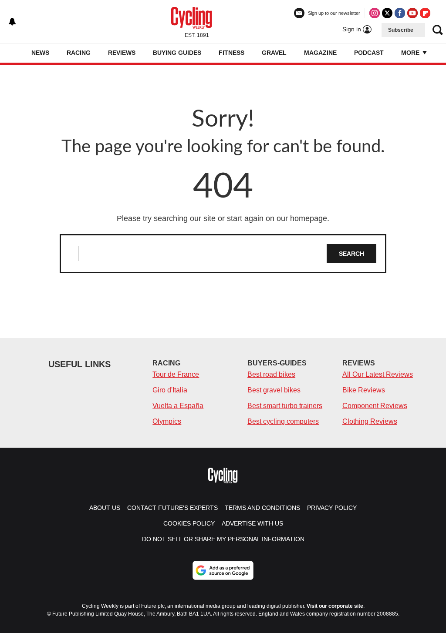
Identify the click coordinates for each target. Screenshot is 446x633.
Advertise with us (252, 523)
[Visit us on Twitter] (387, 13)
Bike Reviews (363, 390)
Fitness (231, 52)
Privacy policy (332, 507)
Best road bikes (271, 374)
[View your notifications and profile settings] (12, 21)
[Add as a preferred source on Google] (223, 570)
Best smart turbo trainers (284, 405)
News (40, 52)
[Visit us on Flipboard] (425, 13)
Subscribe (400, 30)
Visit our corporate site (335, 606)
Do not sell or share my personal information (223, 539)
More (411, 52)
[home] (18, 53)
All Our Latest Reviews (377, 374)
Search (351, 253)
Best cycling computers (283, 421)
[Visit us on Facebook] (400, 13)
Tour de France (175, 374)
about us (104, 507)
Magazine (320, 52)
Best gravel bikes (274, 390)
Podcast (369, 52)
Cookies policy (189, 523)
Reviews (121, 52)
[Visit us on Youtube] (412, 13)
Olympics (166, 421)
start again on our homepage (277, 218)
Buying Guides (177, 52)
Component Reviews (374, 405)
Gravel (274, 52)
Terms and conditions (262, 507)
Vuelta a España (177, 405)
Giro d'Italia (169, 390)
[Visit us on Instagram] (374, 13)
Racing (79, 52)
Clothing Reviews (369, 421)
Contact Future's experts (172, 507)
